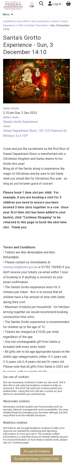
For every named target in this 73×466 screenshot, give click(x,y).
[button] (41, 4)
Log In (56, 4)
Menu (6, 14)
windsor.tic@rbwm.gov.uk (20, 267)
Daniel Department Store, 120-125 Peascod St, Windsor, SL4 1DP (35, 133)
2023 (20, 25)
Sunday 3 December (37, 25)
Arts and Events (41, 21)
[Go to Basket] (68, 4)
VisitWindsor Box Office (16, 21)
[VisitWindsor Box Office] (13, 5)
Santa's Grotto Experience (20, 122)
